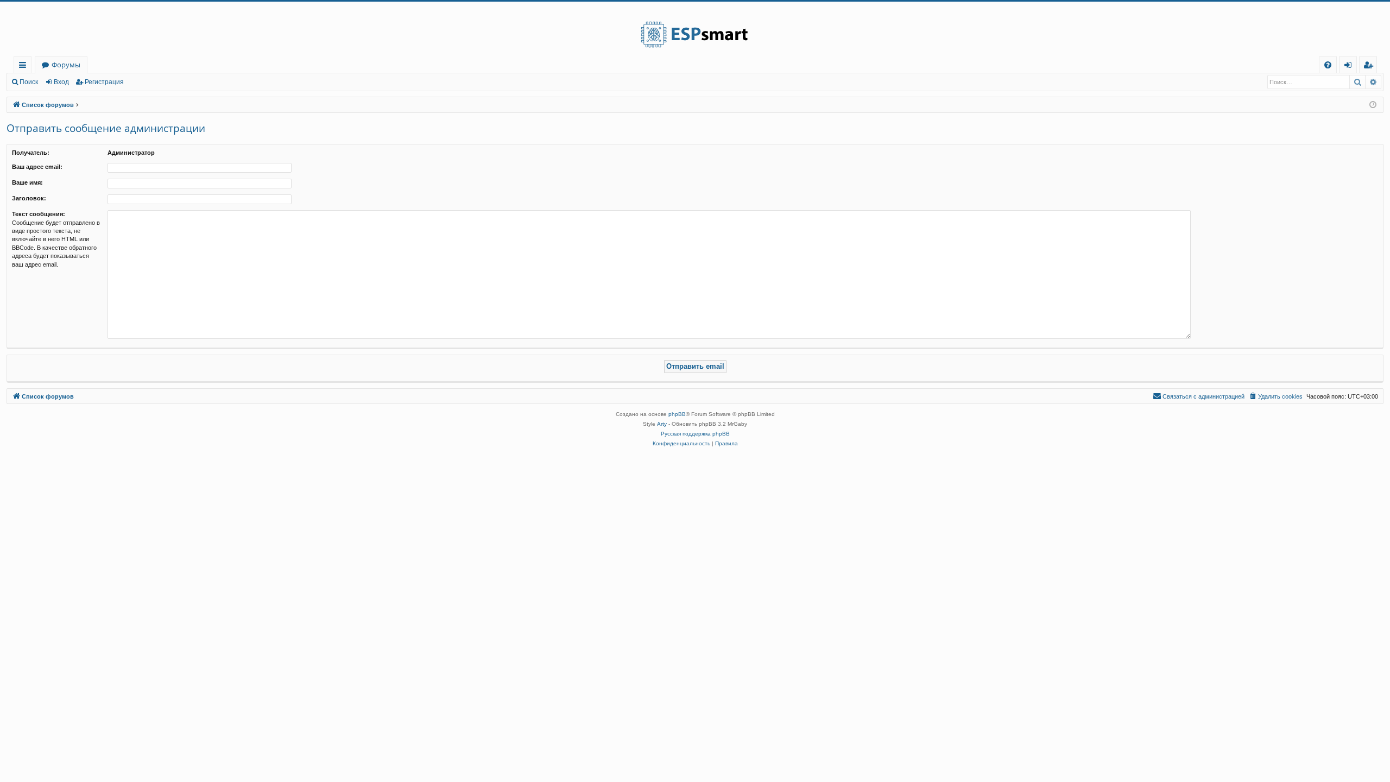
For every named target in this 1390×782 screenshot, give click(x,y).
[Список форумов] (695, 29)
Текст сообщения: (38, 214)
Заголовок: (29, 198)
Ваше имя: (27, 182)
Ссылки (24, 66)
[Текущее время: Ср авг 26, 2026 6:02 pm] (1372, 105)
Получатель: (30, 152)
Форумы (66, 65)
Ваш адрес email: (37, 166)
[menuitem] (1327, 64)
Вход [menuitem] (1350, 66)
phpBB (677, 414)
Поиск (29, 82)
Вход (61, 82)
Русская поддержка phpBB (695, 434)
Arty (662, 424)
